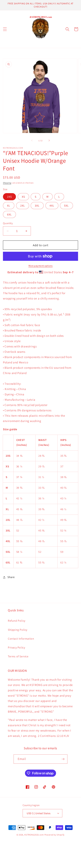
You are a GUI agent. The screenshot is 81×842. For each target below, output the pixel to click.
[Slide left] (32, 140)
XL (8, 205)
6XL (9, 214)
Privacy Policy (16, 647)
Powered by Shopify (54, 834)
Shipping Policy (17, 630)
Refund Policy (16, 620)
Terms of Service (18, 656)
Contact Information (21, 638)
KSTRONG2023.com (34, 834)
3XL (37, 205)
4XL (52, 205)
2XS (9, 196)
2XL (22, 205)
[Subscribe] (63, 759)
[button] (5, 29)
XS (23, 196)
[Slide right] (49, 140)
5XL (66, 205)
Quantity (8, 223)
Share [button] (11, 577)
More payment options (41, 265)
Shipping (7, 182)
